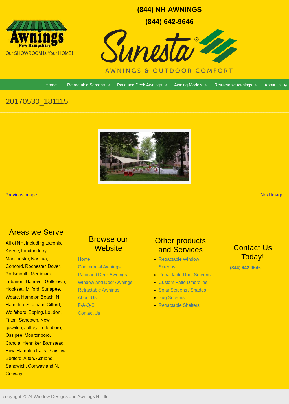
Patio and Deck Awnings (102, 274)
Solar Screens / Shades (182, 290)
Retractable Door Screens (185, 274)
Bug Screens (172, 297)
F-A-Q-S (86, 305)
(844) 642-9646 (169, 21)
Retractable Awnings (98, 290)
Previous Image (21, 194)
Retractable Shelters (179, 305)
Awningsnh (55, 25)
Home (84, 259)
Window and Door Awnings (105, 282)
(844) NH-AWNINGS (169, 9)
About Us (87, 297)
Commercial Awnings (99, 266)
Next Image (271, 194)
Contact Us (89, 313)
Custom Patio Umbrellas (183, 282)
